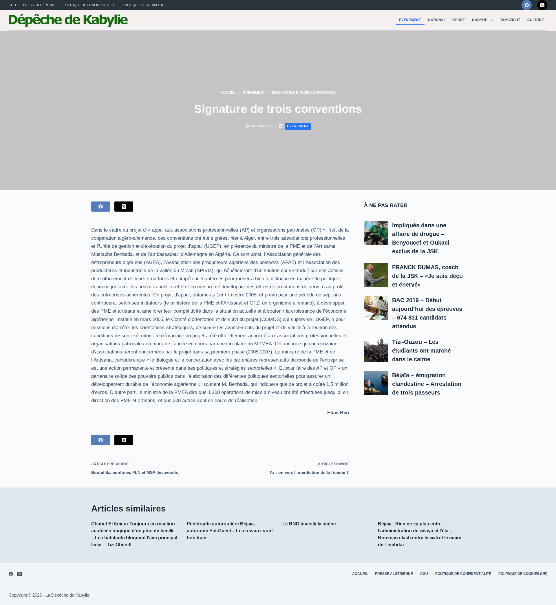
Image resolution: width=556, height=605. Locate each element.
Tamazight (510, 20)
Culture (535, 20)
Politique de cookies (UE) (145, 5)
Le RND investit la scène (309, 523)
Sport (459, 20)
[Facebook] (527, 5)
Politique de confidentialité (89, 5)
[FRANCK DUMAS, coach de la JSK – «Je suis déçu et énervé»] (376, 275)
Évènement (410, 20)
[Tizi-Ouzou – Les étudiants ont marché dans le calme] (376, 350)
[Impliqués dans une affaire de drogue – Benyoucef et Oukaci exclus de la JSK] (376, 233)
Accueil (360, 574)
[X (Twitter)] (542, 5)
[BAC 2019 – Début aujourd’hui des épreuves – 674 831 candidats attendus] (376, 308)
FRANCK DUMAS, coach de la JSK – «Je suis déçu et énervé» (427, 275)
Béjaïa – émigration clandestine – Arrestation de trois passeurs (426, 383)
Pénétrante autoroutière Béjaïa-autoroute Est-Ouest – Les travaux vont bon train (230, 530)
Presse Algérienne (39, 5)
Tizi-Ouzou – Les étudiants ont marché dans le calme (421, 350)
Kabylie (479, 20)
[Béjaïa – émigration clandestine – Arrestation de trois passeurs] (376, 383)
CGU (12, 5)
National (437, 20)
